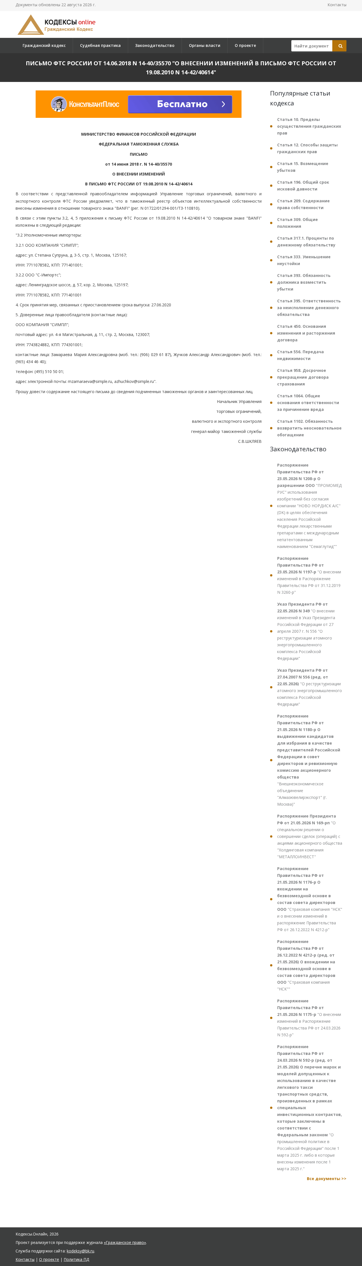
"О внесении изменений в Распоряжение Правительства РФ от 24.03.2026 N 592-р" (309, 1017)
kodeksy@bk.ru (80, 1251)
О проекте (245, 45)
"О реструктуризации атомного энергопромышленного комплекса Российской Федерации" (309, 687)
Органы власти (204, 45)
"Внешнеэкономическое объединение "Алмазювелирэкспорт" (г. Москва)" (308, 760)
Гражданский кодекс (44, 45)
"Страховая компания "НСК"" (306, 965)
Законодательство (154, 45)
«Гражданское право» (125, 1242)
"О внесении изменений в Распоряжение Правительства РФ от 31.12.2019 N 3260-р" (309, 575)
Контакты (336, 4)
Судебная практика (100, 45)
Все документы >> (326, 1178)
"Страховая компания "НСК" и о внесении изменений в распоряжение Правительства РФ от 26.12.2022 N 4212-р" (309, 899)
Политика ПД (76, 1259)
